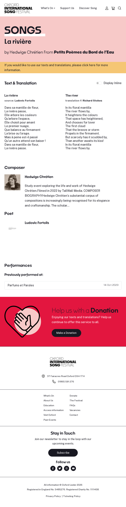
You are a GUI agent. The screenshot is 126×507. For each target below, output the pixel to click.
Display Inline (113, 83)
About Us (48, 400)
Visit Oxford (49, 415)
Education (48, 405)
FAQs (72, 405)
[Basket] (113, 8)
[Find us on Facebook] (53, 468)
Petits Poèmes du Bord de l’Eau (84, 52)
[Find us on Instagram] (66, 468)
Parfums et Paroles (21, 285)
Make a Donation (66, 332)
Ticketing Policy (71, 496)
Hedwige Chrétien (26, 52)
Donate (73, 395)
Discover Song (88, 8)
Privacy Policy (53, 496)
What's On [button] (47, 8)
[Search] (120, 8)
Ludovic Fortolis (25, 100)
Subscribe (63, 452)
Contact (74, 415)
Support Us (67, 8)
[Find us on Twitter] (59, 468)
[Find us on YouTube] (73, 468)
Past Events (49, 420)
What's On (48, 395)
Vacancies (75, 410)
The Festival (76, 400)
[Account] (107, 8)
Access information (53, 410)
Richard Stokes (92, 100)
